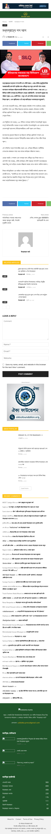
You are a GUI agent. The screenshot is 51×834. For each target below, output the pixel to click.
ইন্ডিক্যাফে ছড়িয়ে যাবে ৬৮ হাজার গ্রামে (24, 550)
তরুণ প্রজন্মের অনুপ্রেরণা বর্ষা (25, 502)
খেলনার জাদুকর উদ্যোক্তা (17, 682)
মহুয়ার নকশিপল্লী (22, 620)
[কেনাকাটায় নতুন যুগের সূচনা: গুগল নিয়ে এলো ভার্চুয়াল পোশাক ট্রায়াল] (9, 298)
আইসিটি (11, 22)
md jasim (6, 698)
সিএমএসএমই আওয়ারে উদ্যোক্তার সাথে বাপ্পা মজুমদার (26, 554)
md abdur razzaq (9, 691)
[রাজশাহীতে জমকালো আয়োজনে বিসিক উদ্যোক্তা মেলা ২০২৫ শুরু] (9, 465)
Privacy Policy (39, 819)
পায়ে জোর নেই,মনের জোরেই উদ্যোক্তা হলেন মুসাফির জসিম (27, 523)
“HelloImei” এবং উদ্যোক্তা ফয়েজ (19, 527)
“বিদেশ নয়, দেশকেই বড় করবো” (25, 763)
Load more (24, 488)
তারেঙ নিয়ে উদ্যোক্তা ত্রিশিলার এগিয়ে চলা (23, 536)
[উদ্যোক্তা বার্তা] (4, 37)
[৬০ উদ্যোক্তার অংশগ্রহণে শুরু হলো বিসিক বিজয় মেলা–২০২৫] (9, 479)
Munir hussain (7, 686)
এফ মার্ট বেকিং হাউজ (7, 545)
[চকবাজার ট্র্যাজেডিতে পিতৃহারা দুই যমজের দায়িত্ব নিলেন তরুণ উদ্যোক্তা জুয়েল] (8, 741)
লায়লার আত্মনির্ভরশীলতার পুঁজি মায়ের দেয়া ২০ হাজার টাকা (29, 641)
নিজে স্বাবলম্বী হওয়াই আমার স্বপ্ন (16, 673)
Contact (18, 819)
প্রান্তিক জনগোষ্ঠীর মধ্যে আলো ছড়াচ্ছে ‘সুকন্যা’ (28, 582)
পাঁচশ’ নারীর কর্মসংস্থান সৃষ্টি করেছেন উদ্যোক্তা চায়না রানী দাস (28, 511)
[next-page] (8, 307)
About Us (10, 819)
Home (4, 22)
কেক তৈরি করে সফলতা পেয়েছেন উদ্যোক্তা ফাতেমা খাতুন (30, 545)
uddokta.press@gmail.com (29, 722)
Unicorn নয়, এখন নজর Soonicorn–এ (30, 435)
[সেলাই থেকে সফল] (8, 752)
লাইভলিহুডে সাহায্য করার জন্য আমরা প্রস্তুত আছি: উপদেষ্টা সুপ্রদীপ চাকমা (11, 220)
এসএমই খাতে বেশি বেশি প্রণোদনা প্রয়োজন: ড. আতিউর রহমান (30, 598)
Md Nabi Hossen (8, 575)
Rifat (4, 541)
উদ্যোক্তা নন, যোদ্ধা (20, 636)
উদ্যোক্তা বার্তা (11, 37)
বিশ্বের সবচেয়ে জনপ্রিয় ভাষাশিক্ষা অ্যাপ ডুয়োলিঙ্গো (22, 541)
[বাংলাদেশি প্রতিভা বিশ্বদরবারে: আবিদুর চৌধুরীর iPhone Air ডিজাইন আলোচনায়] (9, 285)
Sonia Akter (6, 563)
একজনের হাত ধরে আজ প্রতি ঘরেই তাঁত (34, 593)
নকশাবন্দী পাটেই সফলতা (32, 632)
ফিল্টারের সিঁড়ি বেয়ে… (18, 698)
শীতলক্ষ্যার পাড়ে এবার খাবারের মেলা (25, 657)
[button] (4, 14)
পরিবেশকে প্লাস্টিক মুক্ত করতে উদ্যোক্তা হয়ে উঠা (27, 563)
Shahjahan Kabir (8, 620)
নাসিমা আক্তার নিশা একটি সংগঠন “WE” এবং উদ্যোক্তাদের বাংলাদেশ (29, 616)
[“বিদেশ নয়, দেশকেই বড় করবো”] (8, 764)
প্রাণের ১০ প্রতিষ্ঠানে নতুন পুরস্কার (24, 661)
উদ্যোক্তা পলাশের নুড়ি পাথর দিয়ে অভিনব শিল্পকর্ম (28, 602)
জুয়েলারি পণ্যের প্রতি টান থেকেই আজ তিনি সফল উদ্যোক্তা (23, 645)
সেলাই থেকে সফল (22, 751)
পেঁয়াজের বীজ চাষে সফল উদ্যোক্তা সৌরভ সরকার (22, 532)
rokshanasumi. (8, 611)
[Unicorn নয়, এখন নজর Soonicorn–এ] (9, 439)
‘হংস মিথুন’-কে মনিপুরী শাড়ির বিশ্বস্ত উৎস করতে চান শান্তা (23, 507)
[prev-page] (4, 307)
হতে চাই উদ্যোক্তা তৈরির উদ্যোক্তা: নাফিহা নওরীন (28, 677)
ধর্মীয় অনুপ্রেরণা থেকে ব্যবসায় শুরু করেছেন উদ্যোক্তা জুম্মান (27, 559)
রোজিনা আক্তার (6, 598)
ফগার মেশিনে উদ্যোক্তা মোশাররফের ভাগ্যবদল (35, 607)
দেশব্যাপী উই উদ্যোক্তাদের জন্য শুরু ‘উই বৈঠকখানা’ (30, 611)
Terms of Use (27, 819)
